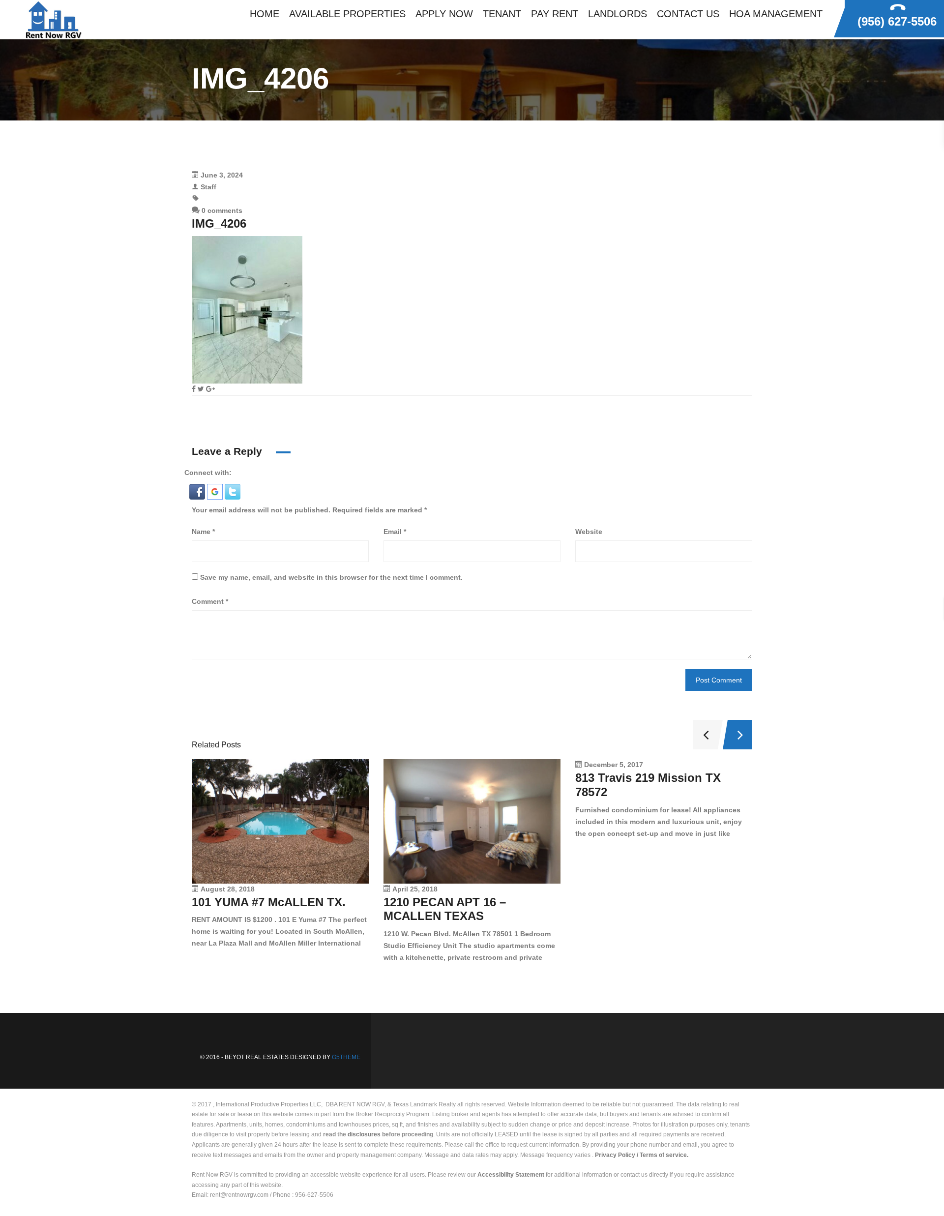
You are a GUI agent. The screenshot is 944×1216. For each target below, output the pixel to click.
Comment (210, 601)
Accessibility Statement (510, 1174)
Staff (208, 187)
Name (203, 531)
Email (395, 531)
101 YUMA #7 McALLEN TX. (269, 902)
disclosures (364, 1134)
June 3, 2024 (222, 175)
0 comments (221, 210)
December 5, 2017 (613, 765)
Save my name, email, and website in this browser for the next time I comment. (331, 577)
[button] (198, 491)
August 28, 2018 (228, 889)
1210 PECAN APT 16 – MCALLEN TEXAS (445, 909)
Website (588, 531)
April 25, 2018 (415, 889)
